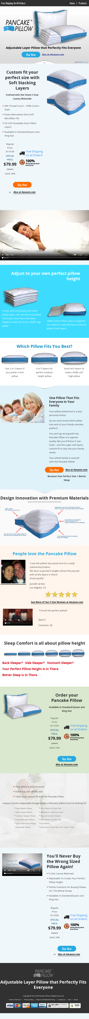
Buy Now (31, 54)
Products (83, 3)
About (76, 999)
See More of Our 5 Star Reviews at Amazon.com (57, 602)
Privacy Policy (29, 999)
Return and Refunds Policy (45, 999)
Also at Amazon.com (53, 54)
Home (72, 3)
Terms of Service (15, 999)
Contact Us (61, 999)
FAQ (69, 999)
